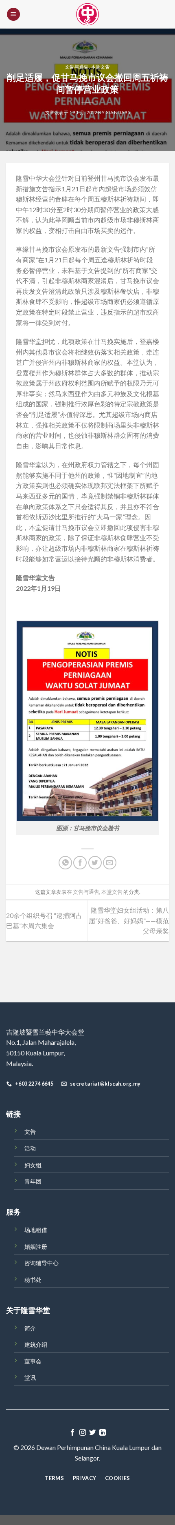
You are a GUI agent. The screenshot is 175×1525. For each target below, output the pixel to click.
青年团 (33, 1181)
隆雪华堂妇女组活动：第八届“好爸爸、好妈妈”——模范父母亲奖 (129, 920)
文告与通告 (77, 66)
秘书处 (33, 1279)
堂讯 (30, 1377)
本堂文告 (100, 66)
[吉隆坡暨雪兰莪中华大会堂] (87, 14)
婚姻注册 (35, 1246)
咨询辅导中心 (41, 1262)
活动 (30, 1148)
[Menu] (13, 14)
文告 (30, 1131)
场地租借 (35, 1229)
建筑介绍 (35, 1344)
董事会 (33, 1361)
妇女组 (33, 1164)
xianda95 (118, 112)
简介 (30, 1328)
